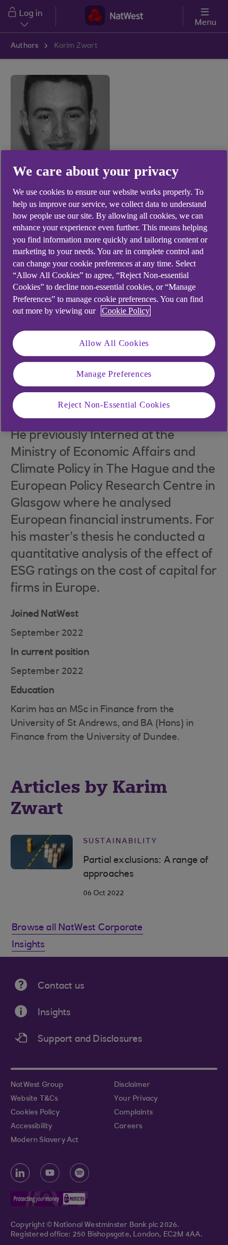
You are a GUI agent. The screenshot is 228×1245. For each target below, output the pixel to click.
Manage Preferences (114, 373)
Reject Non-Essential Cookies (114, 404)
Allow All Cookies (114, 343)
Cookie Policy (126, 310)
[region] (114, 290)
